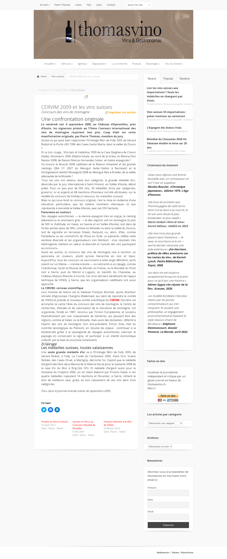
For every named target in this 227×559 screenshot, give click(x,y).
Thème (175, 552)
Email (150, 511)
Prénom (152, 487)
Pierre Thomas (164, 104)
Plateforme (187, 552)
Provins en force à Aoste (54, 421)
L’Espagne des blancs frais (164, 127)
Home (44, 76)
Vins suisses (58, 76)
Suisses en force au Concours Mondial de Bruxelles (83, 425)
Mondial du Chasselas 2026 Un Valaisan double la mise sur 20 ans (167, 143)
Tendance (188, 104)
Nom (150, 499)
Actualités (177, 104)
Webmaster (163, 552)
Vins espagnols (180, 131)
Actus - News (179, 151)
